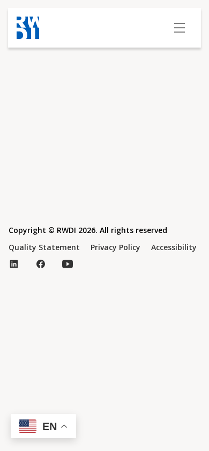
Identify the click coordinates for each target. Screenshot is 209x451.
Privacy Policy (115, 247)
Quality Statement (44, 247)
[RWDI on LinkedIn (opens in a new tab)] (14, 264)
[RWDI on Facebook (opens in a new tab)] (40, 264)
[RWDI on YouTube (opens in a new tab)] (67, 264)
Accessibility (174, 247)
